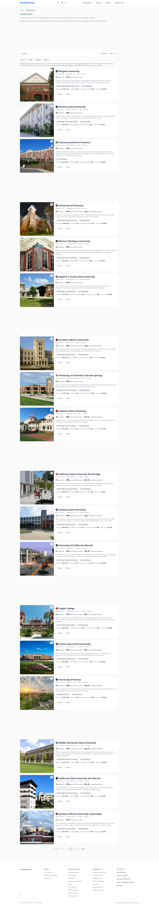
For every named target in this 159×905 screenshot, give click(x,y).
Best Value (71, 878)
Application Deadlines (75, 881)
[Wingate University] (37, 85)
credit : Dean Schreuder (45, 270)
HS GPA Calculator (122, 875)
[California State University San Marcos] (37, 792)
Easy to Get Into (73, 893)
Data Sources (48, 872)
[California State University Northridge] (37, 488)
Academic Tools (119, 3)
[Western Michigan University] (37, 255)
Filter (25, 53)
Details (67, 94)
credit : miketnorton (46, 234)
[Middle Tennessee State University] (37, 756)
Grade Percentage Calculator (125, 882)
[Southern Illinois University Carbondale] (37, 827)
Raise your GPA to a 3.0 (124, 879)
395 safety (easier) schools (83, 65)
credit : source (47, 100)
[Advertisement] (69, 36)
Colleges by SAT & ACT (99, 872)
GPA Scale (120, 885)
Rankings (98, 3)
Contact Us (47, 878)
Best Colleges (72, 875)
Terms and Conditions (25, 903)
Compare (108, 3)
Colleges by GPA (97, 875)
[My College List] (66, 2)
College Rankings (73, 872)
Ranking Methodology (51, 875)
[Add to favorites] (51, 70)
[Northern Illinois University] (37, 353)
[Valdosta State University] (37, 424)
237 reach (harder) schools (64, 65)
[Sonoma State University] (37, 120)
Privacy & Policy (37, 903)
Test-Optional (72, 887)
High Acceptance (73, 890)
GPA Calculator (121, 872)
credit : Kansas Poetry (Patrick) (44, 708)
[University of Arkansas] (37, 219)
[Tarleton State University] (37, 523)
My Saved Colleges (98, 881)
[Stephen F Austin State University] (37, 290)
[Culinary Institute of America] (37, 156)
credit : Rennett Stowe (45, 807)
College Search (97, 878)
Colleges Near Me (98, 887)
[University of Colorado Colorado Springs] (37, 389)
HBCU (70, 884)
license (52, 100)
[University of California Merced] (37, 559)
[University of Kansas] (37, 693)
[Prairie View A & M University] (37, 657)
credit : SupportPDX (46, 503)
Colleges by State (98, 890)
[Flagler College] (37, 622)
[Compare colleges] (62, 2)
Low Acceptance (73, 896)
